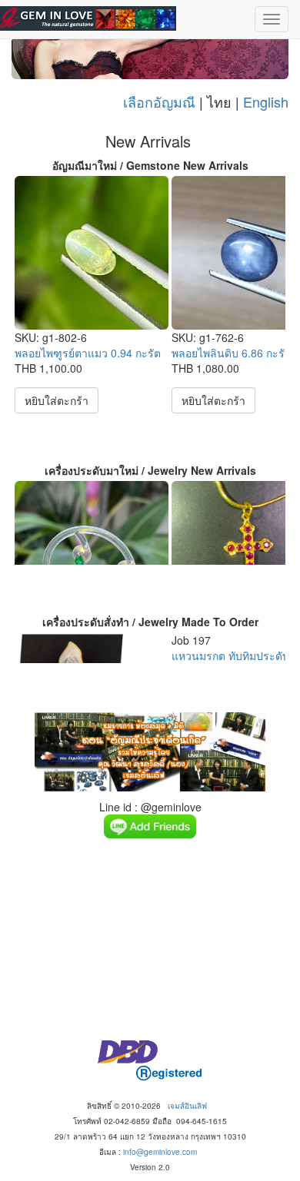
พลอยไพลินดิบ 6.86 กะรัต (232, 352)
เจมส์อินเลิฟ (187, 1105)
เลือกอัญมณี (159, 101)
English (265, 101)
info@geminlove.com (160, 1151)
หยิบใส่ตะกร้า (56, 400)
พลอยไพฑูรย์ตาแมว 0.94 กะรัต (88, 352)
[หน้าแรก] (88, 18)
